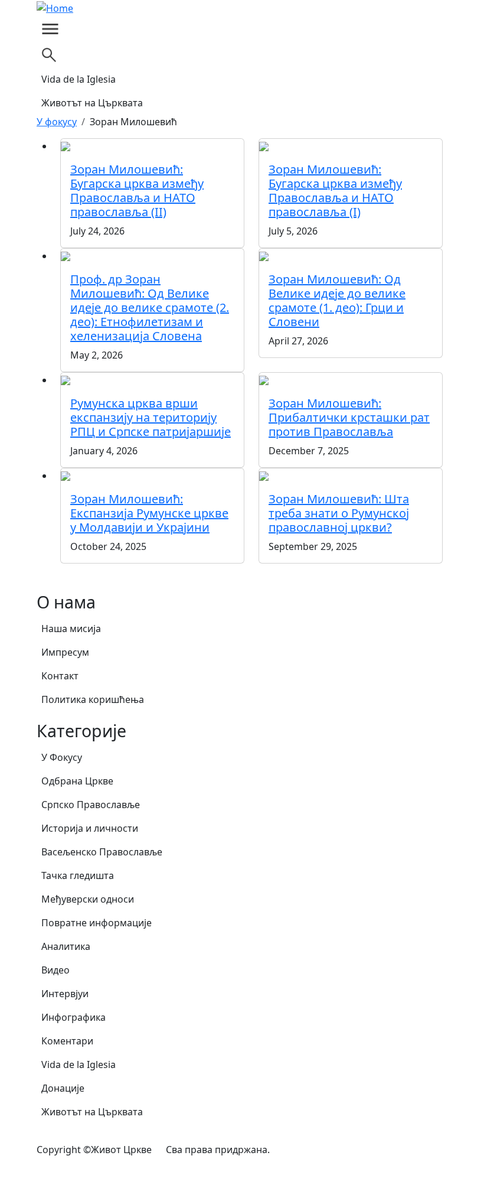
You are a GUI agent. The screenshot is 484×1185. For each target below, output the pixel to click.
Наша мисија (71, 628)
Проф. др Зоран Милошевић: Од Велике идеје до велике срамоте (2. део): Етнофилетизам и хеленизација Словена (149, 307)
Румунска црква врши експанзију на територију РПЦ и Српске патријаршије (150, 417)
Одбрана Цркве (77, 780)
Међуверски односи (87, 899)
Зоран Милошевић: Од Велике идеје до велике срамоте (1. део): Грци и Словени (337, 300)
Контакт (60, 675)
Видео (55, 969)
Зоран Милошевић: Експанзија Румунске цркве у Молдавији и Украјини (149, 513)
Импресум (65, 652)
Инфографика (73, 1017)
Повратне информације (96, 922)
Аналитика (65, 946)
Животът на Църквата (92, 102)
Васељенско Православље (101, 851)
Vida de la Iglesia (78, 79)
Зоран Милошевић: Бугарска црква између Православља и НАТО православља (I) (335, 190)
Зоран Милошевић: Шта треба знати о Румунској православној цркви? (339, 513)
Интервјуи (65, 993)
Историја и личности (89, 828)
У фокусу (57, 121)
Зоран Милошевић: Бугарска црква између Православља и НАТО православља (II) (137, 190)
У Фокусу (61, 757)
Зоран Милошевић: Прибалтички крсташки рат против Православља (349, 417)
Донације (62, 1088)
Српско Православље (90, 804)
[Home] (60, 7)
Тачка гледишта (77, 875)
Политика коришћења (92, 699)
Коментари (67, 1040)
